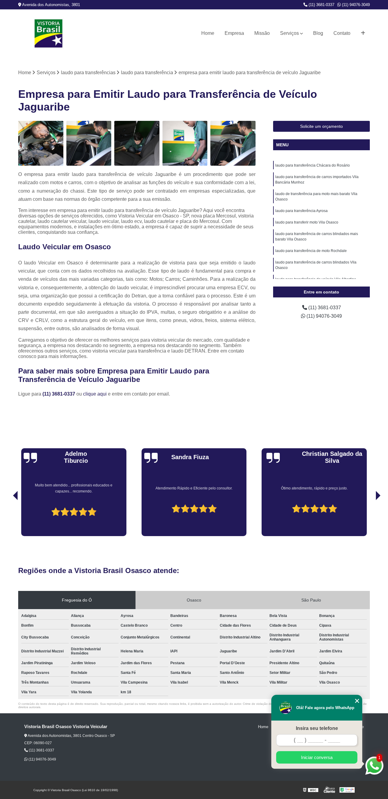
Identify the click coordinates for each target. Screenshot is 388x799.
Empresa (234, 33)
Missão (262, 33)
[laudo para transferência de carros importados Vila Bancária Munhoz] (233, 143)
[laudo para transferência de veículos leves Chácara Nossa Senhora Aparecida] (89, 143)
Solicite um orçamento (321, 126)
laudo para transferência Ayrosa (301, 211)
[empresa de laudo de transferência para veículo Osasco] (136, 143)
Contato (341, 33)
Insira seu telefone (317, 728)
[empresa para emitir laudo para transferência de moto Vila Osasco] (185, 143)
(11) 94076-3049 (355, 4)
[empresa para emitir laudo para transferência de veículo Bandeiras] (40, 143)
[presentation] (7, 519)
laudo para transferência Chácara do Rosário (312, 165)
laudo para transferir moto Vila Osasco (306, 222)
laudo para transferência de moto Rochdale (311, 251)
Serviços (289, 33)
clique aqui (95, 393)
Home (207, 33)
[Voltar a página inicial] (48, 33)
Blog (318, 33)
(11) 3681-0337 (320, 4)
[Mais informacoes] (363, 33)
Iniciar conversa (317, 757)
